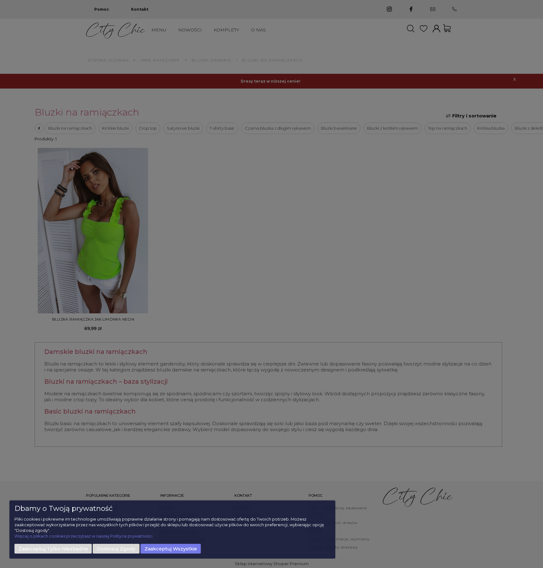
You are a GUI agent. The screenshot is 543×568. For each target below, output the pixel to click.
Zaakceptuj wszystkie (171, 549)
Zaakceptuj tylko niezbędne (53, 549)
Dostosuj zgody (116, 549)
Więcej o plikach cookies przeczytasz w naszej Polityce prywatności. (83, 535)
